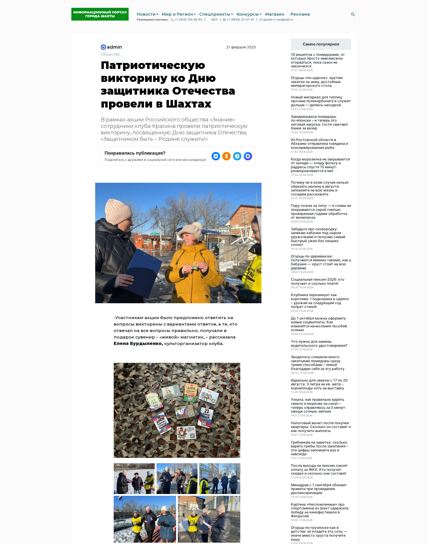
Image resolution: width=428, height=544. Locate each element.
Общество (110, 54)
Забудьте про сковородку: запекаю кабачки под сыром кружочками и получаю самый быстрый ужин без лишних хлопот (318, 237)
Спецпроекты (214, 14)
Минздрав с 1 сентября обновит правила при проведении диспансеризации (319, 489)
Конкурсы (248, 14)
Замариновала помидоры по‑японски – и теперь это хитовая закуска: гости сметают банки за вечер (319, 122)
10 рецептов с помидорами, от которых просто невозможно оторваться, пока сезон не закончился (318, 60)
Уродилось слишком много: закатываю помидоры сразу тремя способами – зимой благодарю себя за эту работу (317, 363)
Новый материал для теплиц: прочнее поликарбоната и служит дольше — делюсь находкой (321, 101)
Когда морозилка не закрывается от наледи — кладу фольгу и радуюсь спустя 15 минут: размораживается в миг (320, 165)
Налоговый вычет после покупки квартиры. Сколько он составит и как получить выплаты (321, 427)
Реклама (300, 14)
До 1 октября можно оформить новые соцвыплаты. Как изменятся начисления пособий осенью (319, 324)
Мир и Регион (177, 14)
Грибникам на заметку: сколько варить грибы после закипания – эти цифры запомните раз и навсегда (319, 448)
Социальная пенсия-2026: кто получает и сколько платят (317, 281)
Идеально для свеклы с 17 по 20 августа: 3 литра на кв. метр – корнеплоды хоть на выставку (319, 384)
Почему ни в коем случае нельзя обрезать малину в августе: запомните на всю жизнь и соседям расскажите (319, 188)
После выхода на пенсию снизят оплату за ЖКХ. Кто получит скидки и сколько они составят (319, 469)
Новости (146, 14)
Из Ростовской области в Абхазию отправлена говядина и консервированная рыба (319, 144)
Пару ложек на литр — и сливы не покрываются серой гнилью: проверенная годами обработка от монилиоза (321, 211)
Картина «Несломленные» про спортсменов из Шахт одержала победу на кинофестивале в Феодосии (319, 510)
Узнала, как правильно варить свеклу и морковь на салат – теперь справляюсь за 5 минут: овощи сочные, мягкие (318, 405)
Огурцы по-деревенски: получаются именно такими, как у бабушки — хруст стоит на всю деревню (321, 262)
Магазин (274, 14)
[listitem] (216, 156)
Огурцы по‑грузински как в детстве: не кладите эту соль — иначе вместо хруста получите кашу (319, 533)
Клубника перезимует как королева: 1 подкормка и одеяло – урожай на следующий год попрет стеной (320, 301)
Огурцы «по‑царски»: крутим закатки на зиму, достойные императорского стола (317, 82)
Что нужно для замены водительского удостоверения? (319, 343)
